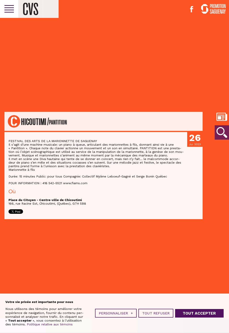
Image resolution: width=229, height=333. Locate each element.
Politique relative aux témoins (50, 324)
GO (222, 132)
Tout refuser (156, 313)
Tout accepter (199, 313)
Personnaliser (116, 313)
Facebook (192, 9)
